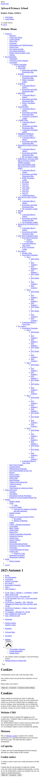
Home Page (5, 4)
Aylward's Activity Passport (18, 60)
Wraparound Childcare (17, 557)
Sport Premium (14, 480)
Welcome (12, 35)
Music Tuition (14, 528)
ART (19, 213)
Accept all (13, 688)
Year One (25, 184)
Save (19, 775)
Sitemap (8, 639)
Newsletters (13, 494)
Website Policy (14, 653)
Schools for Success (16, 536)
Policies (12, 472)
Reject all (4, 688)
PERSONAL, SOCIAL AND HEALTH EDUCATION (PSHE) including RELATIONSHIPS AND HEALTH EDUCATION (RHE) (28, 163)
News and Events (11, 490)
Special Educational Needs (18, 544)
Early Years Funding (16, 465)
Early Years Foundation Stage (28, 236)
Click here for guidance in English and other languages (25, 510)
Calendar (12, 492)
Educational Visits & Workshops (20, 496)
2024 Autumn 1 (34, 287)
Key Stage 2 (22, 326)
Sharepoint (13, 542)
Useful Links (13, 551)
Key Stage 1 (22, 251)
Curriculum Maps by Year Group (29, 244)
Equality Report (14, 467)
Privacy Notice (14, 474)
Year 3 (28, 330)
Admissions (13, 59)
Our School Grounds (16, 49)
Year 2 (28, 290)
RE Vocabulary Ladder (30, 157)
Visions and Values (15, 37)
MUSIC (20, 211)
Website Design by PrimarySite (15, 660)
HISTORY (21, 93)
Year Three (26, 188)
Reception (25, 182)
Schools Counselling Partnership (20, 534)
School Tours (13, 47)
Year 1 (28, 257)
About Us (8, 34)
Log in (4, 25)
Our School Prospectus (17, 51)
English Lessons (14, 513)
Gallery (11, 523)
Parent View (13, 532)
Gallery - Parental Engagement (19, 524)
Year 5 (28, 395)
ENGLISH (21, 68)
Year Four (25, 189)
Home (7, 575)
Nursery (29, 240)
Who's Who (13, 41)
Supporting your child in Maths (19, 546)
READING (22, 66)
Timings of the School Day (18, 482)
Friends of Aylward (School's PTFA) (21, 517)
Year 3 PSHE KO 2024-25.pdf (15, 614)
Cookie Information (16, 651)
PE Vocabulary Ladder (30, 209)
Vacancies (12, 486)
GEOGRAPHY (23, 107)
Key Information (10, 57)
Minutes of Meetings (21, 521)
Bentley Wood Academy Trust (19, 53)
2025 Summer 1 (34, 271)
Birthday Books (14, 501)
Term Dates (9, 17)
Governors (13, 43)
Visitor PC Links (19, 553)
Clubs (11, 503)
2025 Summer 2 (34, 267)
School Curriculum (20, 64)
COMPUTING (23, 120)
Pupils (7, 559)
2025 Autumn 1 (34, 264)
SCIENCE (21, 84)
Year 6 (28, 428)
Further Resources (28, 195)
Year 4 (28, 363)
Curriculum (13, 62)
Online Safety (14, 530)
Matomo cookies (11, 736)
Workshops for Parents (17, 555)
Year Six (25, 193)
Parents (7, 499)
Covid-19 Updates (15, 507)
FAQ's (11, 515)
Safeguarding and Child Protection (21, 45)
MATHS (21, 74)
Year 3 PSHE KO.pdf (12, 616)
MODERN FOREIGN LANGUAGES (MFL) (26, 135)
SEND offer (13, 478)
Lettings (12, 55)
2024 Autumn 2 (34, 283)
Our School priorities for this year (20, 471)
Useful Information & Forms (19, 549)
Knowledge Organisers (30, 238)
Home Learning (14, 561)
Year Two (25, 186)
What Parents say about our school (21, 488)
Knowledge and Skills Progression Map (29, 71)
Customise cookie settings (26, 688)
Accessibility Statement (17, 649)
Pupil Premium (14, 476)
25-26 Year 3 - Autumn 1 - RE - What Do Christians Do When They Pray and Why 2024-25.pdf (21, 604)
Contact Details (14, 39)
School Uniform (14, 540)
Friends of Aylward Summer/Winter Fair (22, 497)
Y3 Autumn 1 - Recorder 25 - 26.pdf (17, 612)
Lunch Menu (9, 19)
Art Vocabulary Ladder (30, 222)
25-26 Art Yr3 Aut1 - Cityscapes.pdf (17, 596)
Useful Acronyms (15, 484)
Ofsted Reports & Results (18, 469)
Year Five (25, 191)
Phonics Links (27, 253)
